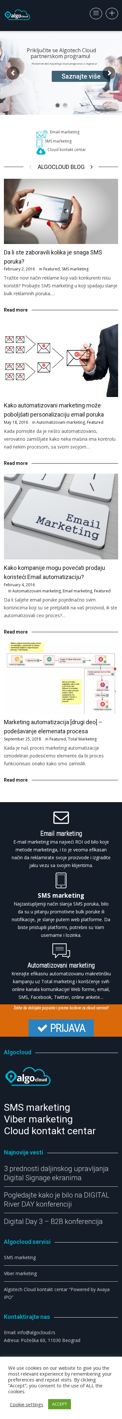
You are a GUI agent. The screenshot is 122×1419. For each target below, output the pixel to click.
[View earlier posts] (91, 167)
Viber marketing (20, 1273)
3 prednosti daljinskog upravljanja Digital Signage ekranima (56, 1173)
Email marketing (64, 132)
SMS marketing (58, 141)
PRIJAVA (67, 1027)
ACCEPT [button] (59, 1404)
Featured (51, 269)
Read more (16, 310)
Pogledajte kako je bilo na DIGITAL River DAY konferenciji (56, 1199)
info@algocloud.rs (36, 1332)
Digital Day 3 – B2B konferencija (53, 1221)
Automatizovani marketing (60, 422)
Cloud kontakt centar (66, 149)
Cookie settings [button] (26, 1404)
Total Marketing (82, 739)
